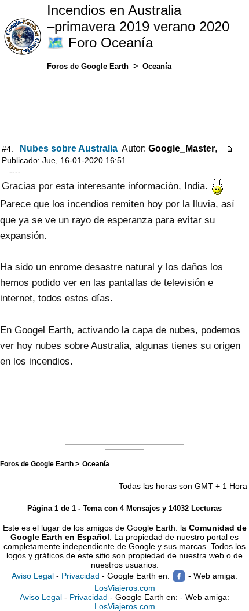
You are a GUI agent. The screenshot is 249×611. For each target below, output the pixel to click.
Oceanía (95, 464)
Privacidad (80, 575)
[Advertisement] (124, 102)
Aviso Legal (33, 575)
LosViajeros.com (124, 587)
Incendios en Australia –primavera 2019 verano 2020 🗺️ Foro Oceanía (138, 26)
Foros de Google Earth (37, 464)
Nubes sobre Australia (69, 148)
